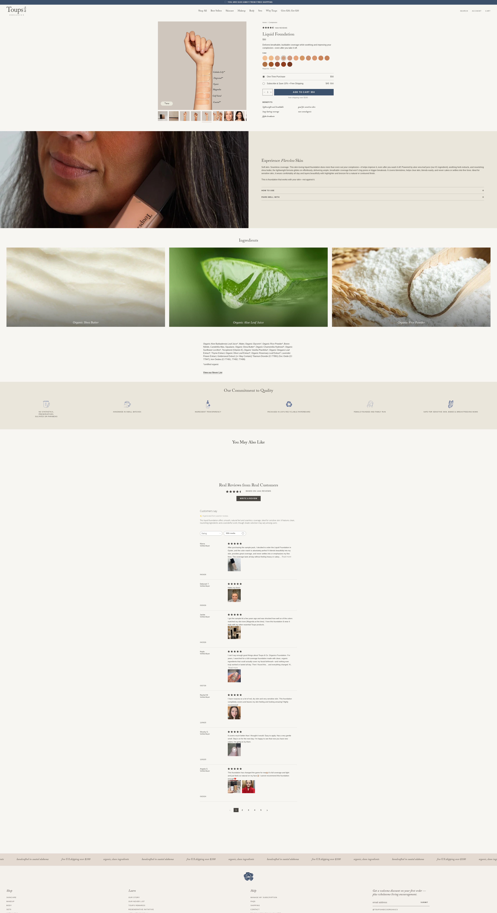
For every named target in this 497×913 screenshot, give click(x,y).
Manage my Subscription (264, 897)
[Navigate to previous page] (229, 810)
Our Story (134, 897)
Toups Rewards (137, 905)
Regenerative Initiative (141, 909)
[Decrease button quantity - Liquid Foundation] (264, 92)
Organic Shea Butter (86, 322)
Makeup (10, 901)
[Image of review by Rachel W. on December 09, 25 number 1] (234, 712)
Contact (255, 909)
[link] (230, 11)
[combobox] (211, 533)
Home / (265, 22)
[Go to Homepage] (248, 876)
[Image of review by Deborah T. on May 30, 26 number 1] (234, 595)
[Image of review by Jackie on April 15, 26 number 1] (234, 632)
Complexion (273, 22)
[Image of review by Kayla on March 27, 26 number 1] (234, 675)
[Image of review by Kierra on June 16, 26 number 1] (234, 564)
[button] (464, 11)
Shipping (255, 905)
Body (9, 905)
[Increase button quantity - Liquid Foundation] (271, 92)
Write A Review (248, 498)
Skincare (11, 897)
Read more (286, 556)
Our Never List (137, 901)
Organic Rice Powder (411, 322)
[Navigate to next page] (267, 810)
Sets (8, 909)
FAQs (253, 901)
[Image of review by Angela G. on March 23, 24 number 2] (248, 786)
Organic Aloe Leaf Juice (248, 322)
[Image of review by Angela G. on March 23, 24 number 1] (234, 786)
